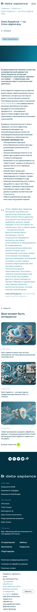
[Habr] (14, 459)
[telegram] (10, 459)
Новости (16, 8)
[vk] (18, 459)
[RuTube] (27, 459)
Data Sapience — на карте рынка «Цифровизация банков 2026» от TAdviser (14, 394)
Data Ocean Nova (10, 39)
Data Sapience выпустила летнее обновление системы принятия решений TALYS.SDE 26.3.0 (18, 355)
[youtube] (22, 459)
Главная (5, 8)
